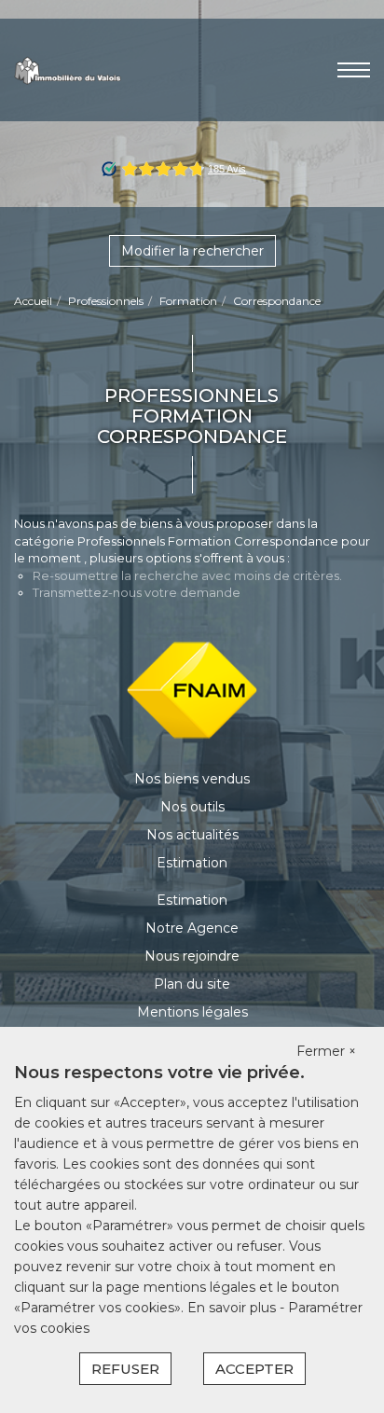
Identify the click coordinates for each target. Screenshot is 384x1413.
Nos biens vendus (192, 778)
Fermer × (326, 1051)
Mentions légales (192, 1012)
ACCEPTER (254, 1369)
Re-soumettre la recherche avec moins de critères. (187, 575)
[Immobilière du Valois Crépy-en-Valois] (67, 69)
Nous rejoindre (192, 956)
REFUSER (125, 1369)
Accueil (33, 301)
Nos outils (192, 806)
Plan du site (192, 984)
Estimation (192, 862)
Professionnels (106, 301)
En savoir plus (233, 1307)
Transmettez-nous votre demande (136, 592)
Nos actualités (192, 834)
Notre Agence (192, 928)
